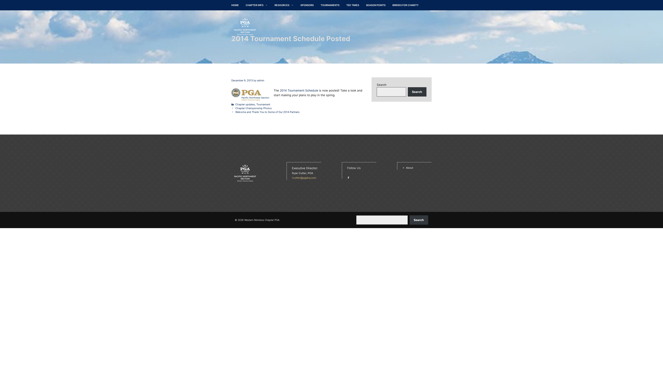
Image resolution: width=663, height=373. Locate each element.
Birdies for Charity (405, 5)
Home (235, 5)
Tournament (263, 104)
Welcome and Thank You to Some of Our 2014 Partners (267, 112)
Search (381, 85)
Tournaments (330, 5)
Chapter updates (245, 104)
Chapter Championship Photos (253, 108)
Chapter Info (254, 5)
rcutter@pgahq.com (304, 177)
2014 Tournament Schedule (299, 90)
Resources (282, 5)
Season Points (376, 5)
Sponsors (307, 5)
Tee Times (352, 5)
